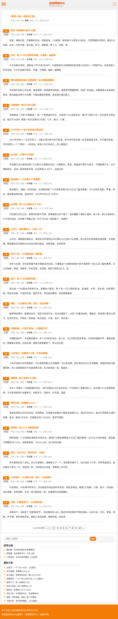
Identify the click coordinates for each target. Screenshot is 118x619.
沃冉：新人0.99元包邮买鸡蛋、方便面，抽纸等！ (34, 55)
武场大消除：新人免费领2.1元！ (19, 586)
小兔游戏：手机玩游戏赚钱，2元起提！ (22, 557)
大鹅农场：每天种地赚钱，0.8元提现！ (22, 601)
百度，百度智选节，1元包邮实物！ (27, 502)
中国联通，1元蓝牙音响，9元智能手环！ (30, 328)
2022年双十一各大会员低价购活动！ (28, 130)
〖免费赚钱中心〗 (31, 614)
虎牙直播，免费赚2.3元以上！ (18, 571)
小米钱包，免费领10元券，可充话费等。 (30, 353)
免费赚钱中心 (59, 4)
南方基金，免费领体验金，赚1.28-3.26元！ (24, 575)
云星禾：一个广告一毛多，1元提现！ (21, 568)
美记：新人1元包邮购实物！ (24, 279)
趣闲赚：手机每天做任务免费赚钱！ (21, 550)
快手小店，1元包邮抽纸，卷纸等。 (27, 254)
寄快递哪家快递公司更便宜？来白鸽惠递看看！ (33, 80)
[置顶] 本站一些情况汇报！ (23, 16)
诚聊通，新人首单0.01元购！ (24, 378)
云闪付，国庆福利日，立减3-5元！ (27, 229)
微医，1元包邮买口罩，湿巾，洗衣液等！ (30, 303)
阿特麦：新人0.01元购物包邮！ (25, 427)
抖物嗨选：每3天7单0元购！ (24, 105)
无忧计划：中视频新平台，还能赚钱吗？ (23, 594)
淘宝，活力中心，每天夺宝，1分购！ (28, 452)
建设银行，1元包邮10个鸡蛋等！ (26, 179)
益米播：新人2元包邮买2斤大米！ (27, 204)
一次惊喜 (28, 35)
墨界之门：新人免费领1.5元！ (18, 582)
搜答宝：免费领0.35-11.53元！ (19, 590)
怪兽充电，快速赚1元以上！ (24, 403)
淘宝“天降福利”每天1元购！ (24, 30)
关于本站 (6, 610)
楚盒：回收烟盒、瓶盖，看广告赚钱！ (22, 597)
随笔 (27, 21)
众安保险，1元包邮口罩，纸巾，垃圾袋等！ (32, 477)
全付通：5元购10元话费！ (23, 154)
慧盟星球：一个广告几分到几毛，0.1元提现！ (25, 579)
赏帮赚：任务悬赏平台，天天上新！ (21, 553)
